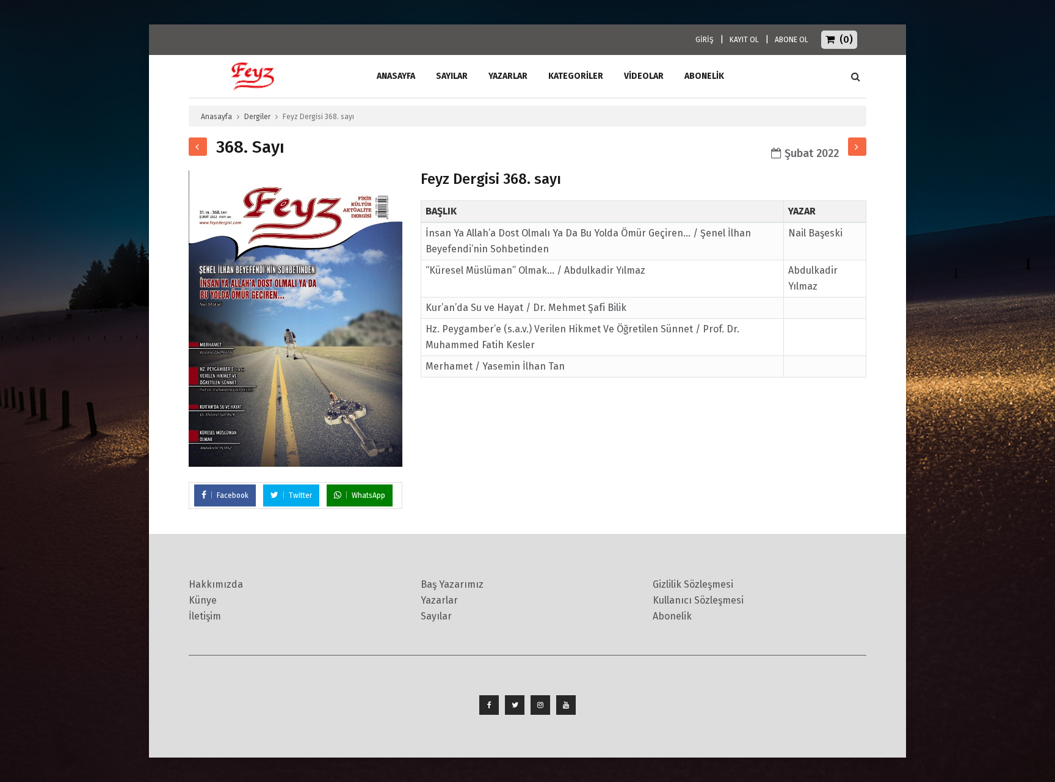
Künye (203, 600)
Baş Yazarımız (452, 584)
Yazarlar (508, 76)
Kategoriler (575, 76)
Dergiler (257, 116)
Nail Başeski (815, 233)
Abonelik (672, 616)
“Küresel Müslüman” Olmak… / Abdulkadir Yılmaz (535, 270)
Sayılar (452, 76)
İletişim (205, 616)
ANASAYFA (396, 76)
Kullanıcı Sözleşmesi (698, 600)
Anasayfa (216, 116)
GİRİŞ (704, 39)
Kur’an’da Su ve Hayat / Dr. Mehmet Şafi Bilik (526, 307)
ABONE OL (791, 39)
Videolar (644, 76)
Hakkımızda (216, 584)
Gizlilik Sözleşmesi (693, 584)
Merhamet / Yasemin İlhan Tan (495, 366)
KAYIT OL (744, 39)
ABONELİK (704, 76)
